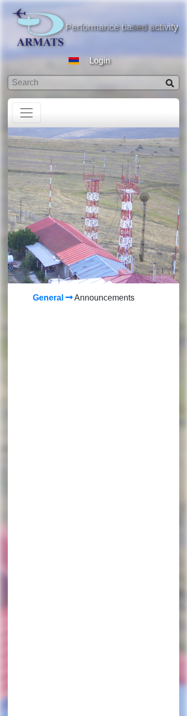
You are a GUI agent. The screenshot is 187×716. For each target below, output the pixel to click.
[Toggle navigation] (26, 112)
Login (99, 60)
